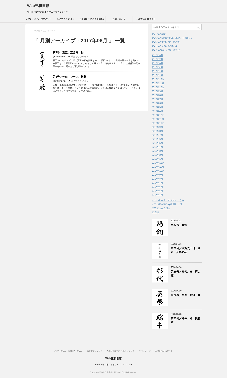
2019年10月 (158, 87)
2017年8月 (157, 178)
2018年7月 (157, 135)
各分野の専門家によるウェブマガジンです (113, 364)
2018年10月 (158, 123)
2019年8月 (157, 95)
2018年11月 (158, 119)
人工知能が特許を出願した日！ (92, 20)
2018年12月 (158, 115)
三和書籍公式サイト (146, 19)
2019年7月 (157, 99)
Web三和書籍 (38, 6)
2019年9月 (157, 91)
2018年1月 (157, 159)
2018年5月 (157, 143)
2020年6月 (157, 63)
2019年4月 (157, 111)
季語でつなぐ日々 (65, 19)
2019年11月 (158, 83)
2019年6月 (157, 103)
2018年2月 (157, 155)
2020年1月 (157, 75)
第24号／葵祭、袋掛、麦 (165, 45)
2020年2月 (157, 71)
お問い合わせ (119, 19)
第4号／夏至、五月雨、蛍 (68, 52)
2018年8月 (157, 131)
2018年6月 (157, 139)
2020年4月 (157, 67)
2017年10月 (158, 170)
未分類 (155, 212)
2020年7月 (157, 59)
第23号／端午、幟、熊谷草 (166, 49)
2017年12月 (158, 162)
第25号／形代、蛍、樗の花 (166, 41)
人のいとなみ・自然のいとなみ (39, 20)
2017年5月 (157, 190)
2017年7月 (157, 182)
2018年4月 (157, 147)
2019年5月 (157, 107)
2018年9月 (157, 127)
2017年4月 (157, 194)
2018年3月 (157, 151)
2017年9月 (157, 174)
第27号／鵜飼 (159, 33)
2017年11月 (158, 166)
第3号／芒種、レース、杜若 (69, 76)
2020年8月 (157, 55)
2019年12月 (158, 79)
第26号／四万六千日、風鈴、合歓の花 (172, 37)
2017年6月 (157, 186)
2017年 (46, 31)
